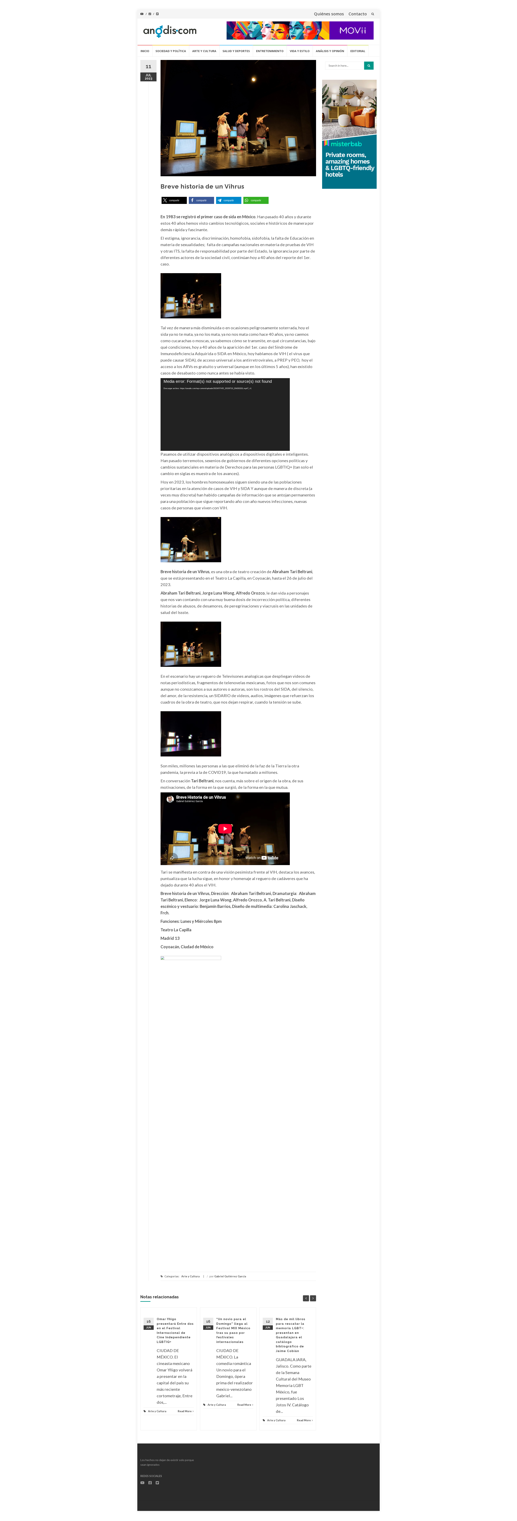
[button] (174, 200)
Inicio (145, 51)
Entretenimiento (270, 51)
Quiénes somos (329, 14)
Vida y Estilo (300, 51)
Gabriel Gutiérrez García (230, 1276)
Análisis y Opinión (330, 51)
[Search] (369, 66)
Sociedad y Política (171, 51)
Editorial (357, 51)
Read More (185, 1411)
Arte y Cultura (204, 51)
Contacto (358, 14)
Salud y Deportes (236, 51)
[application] (225, 414)
